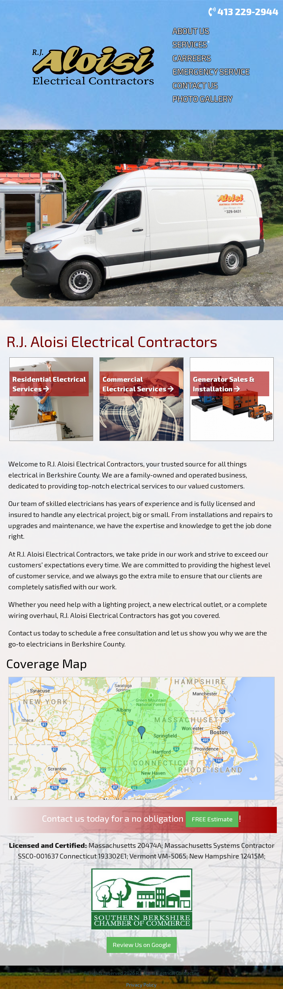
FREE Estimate (212, 819)
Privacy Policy (141, 985)
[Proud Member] (141, 898)
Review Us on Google (142, 944)
